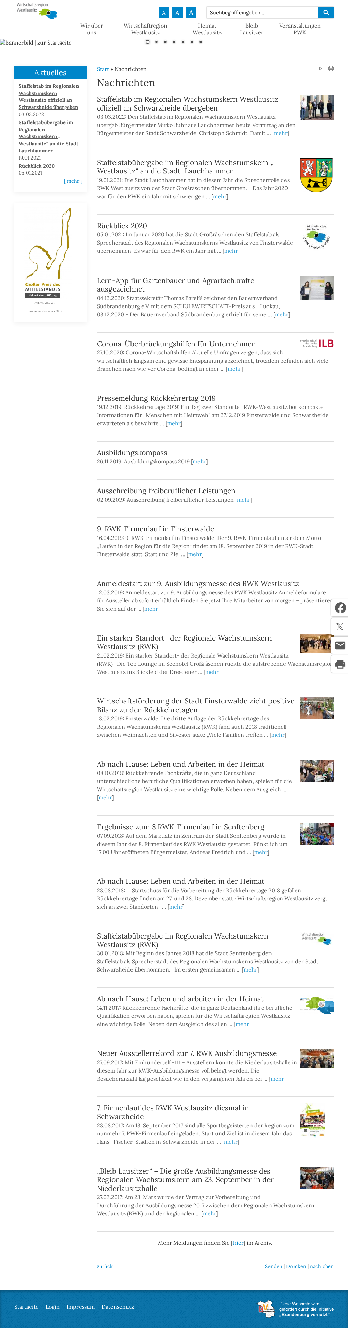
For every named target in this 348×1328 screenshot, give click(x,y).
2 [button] (156, 42)
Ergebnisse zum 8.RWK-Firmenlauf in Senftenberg (180, 826)
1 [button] (147, 42)
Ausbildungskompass (132, 452)
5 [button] (183, 42)
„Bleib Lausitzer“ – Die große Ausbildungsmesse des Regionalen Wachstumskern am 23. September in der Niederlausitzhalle (185, 1179)
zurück (105, 1266)
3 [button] (165, 42)
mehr (280, 133)
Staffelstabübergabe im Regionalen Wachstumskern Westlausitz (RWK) (182, 940)
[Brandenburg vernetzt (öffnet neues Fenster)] (295, 1315)
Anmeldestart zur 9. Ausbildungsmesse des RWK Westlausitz (198, 583)
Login (53, 1306)
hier (238, 1242)
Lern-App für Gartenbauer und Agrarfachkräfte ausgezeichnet (175, 285)
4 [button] (174, 42)
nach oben (322, 1266)
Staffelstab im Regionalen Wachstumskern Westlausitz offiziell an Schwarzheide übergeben (187, 103)
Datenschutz (118, 1306)
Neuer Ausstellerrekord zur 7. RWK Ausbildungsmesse (187, 1053)
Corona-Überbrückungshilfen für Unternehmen (176, 343)
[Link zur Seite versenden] (321, 69)
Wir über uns (91, 29)
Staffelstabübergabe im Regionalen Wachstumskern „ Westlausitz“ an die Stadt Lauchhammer (185, 167)
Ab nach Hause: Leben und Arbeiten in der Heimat (180, 764)
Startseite (26, 1306)
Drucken (296, 1266)
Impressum (81, 1306)
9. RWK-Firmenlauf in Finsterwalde (155, 528)
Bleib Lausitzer (251, 29)
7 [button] (200, 42)
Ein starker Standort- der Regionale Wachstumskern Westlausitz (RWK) (184, 642)
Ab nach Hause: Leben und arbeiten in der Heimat (180, 998)
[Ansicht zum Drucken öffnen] (331, 69)
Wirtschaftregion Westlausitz (145, 29)
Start (103, 69)
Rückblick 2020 (122, 225)
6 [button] (191, 42)
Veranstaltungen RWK (300, 29)
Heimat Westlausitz (207, 29)
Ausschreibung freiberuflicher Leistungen (166, 490)
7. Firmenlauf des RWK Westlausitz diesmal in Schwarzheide (173, 1112)
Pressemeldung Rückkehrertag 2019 (156, 398)
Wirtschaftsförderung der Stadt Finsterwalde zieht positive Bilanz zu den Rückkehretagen (195, 705)
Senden (273, 1266)
